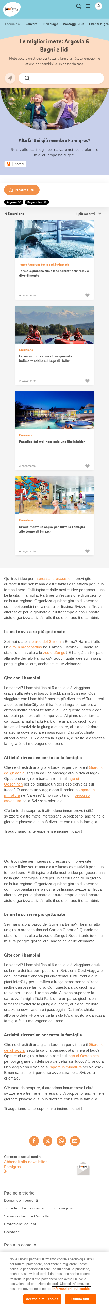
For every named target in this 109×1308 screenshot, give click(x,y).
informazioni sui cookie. (71, 1289)
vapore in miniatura (65, 1067)
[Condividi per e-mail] (75, 1141)
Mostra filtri (24, 190)
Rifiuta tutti (80, 1299)
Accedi (19, 164)
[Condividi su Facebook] (34, 1141)
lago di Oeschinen (83, 1056)
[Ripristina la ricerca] (96, 78)
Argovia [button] (12, 202)
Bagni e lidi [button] (34, 202)
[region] (54, 1280)
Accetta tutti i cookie (42, 1299)
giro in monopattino (25, 647)
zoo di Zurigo (54, 652)
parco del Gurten (46, 641)
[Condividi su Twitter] (47, 1141)
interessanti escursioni (54, 578)
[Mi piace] (87, 295)
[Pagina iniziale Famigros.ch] (12, 9)
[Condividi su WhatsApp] (61, 1141)
